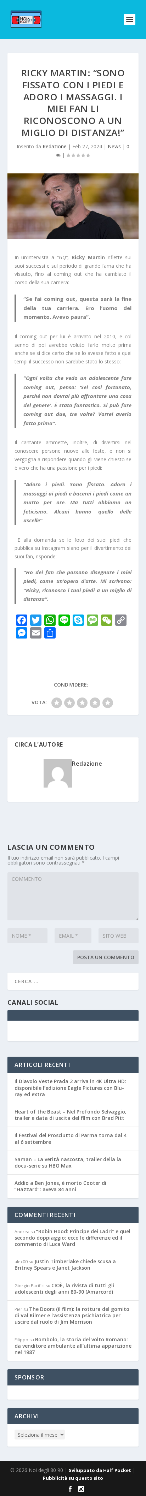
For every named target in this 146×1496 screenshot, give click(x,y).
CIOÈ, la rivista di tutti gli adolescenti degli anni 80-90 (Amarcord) (64, 1288)
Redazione (55, 146)
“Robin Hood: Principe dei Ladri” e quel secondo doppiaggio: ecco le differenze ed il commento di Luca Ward (72, 1237)
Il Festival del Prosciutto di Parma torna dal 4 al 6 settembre (71, 1138)
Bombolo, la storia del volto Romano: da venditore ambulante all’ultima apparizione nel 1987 (73, 1345)
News (114, 146)
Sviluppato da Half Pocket (100, 1470)
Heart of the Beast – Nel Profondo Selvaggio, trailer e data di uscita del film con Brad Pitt (71, 1114)
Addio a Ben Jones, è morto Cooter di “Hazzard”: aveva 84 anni (60, 1186)
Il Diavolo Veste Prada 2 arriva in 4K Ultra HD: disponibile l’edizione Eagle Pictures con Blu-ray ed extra (70, 1087)
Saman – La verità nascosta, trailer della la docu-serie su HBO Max (68, 1162)
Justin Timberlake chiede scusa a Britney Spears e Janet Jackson (65, 1264)
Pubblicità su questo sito (73, 1478)
